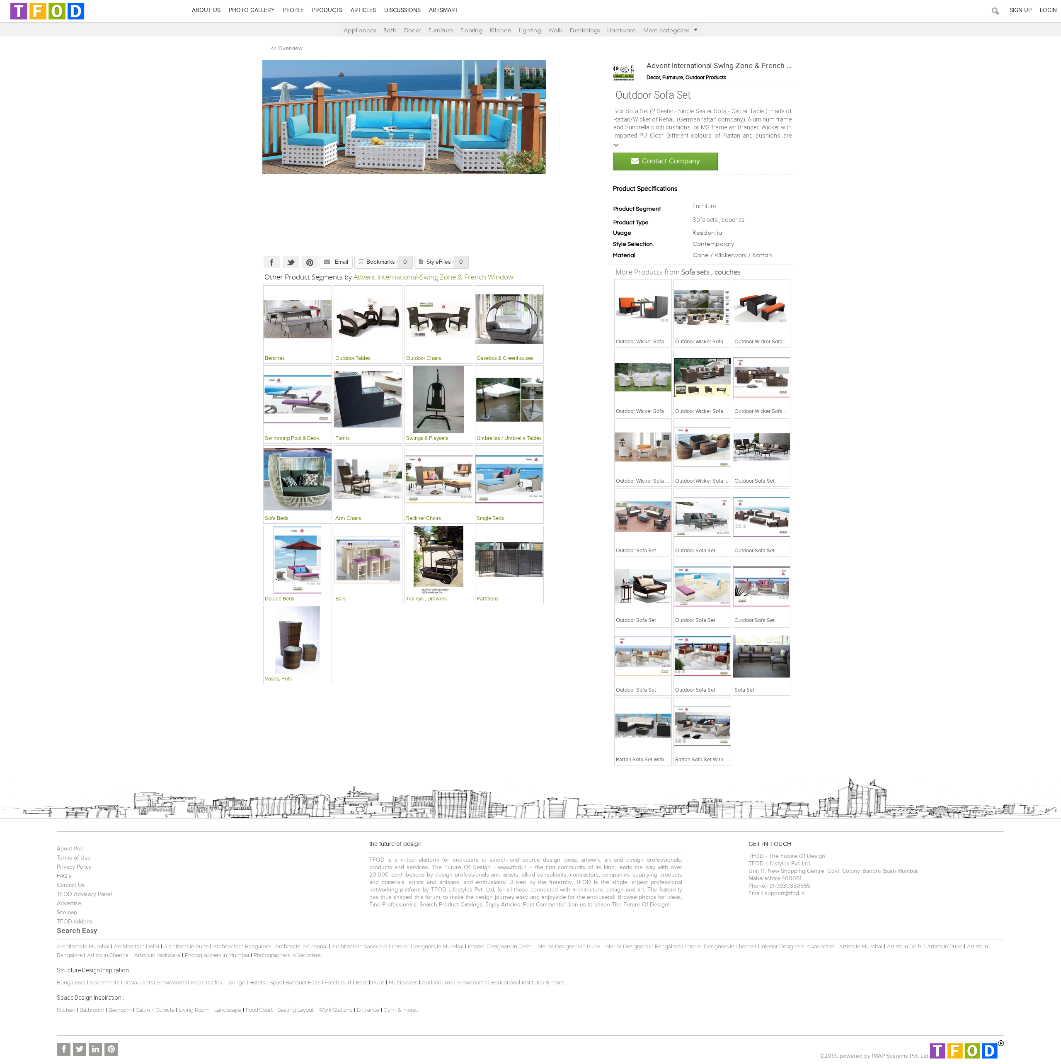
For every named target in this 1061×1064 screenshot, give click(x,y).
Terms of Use (74, 858)
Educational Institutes (517, 982)
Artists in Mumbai (860, 946)
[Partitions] (509, 560)
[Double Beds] (298, 560)
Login (1048, 10)
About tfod (70, 849)
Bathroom (93, 1010)
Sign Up (1021, 10)
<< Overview (287, 48)
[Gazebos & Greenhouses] (509, 319)
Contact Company (671, 161)
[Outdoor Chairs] (439, 319)
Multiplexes (403, 982)
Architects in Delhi (136, 946)
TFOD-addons (75, 922)
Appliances (360, 30)
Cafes (215, 982)
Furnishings (585, 30)
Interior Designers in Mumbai (427, 946)
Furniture (441, 30)
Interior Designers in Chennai (720, 946)
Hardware (621, 30)
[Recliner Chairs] (439, 479)
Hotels (257, 982)
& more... (556, 982)
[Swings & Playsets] (439, 399)
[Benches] (298, 319)
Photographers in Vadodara (287, 955)
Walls (555, 30)
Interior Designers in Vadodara (798, 946)
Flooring (471, 30)
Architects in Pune (186, 946)
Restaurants (139, 982)
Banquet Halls (304, 982)
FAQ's (64, 876)
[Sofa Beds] (298, 479)
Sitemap (67, 913)
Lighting (530, 30)
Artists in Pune (944, 946)
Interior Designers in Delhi (500, 946)
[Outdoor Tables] (368, 319)
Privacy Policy (74, 867)
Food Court (338, 982)
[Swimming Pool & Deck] (298, 399)
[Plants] (368, 399)
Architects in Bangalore (242, 946)
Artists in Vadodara (157, 955)
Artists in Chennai (108, 955)
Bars (361, 982)
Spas (276, 982)
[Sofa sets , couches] (643, 307)
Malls (198, 982)
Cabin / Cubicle (156, 1010)
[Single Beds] (509, 479)
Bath (390, 30)
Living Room (194, 1010)
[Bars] (368, 560)
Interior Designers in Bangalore (642, 946)
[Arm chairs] (368, 479)
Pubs (378, 982)
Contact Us (71, 885)
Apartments (104, 982)
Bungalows (71, 982)
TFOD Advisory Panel (84, 894)
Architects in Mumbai (83, 946)
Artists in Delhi (905, 946)
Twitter (291, 262)
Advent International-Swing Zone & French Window (730, 66)
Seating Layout (295, 1010)
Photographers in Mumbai (217, 955)
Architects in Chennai (301, 946)
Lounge (235, 982)
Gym (390, 1010)
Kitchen (500, 30)
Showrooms (172, 982)
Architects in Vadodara (360, 946)
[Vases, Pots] (298, 640)
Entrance (368, 1010)
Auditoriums (437, 982)
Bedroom (121, 1010)
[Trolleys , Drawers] (439, 560)
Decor (412, 30)
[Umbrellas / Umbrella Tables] (509, 399)
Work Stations (335, 1010)
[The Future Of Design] (47, 19)
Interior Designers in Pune (568, 946)
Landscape (227, 1010)
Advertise (69, 903)
